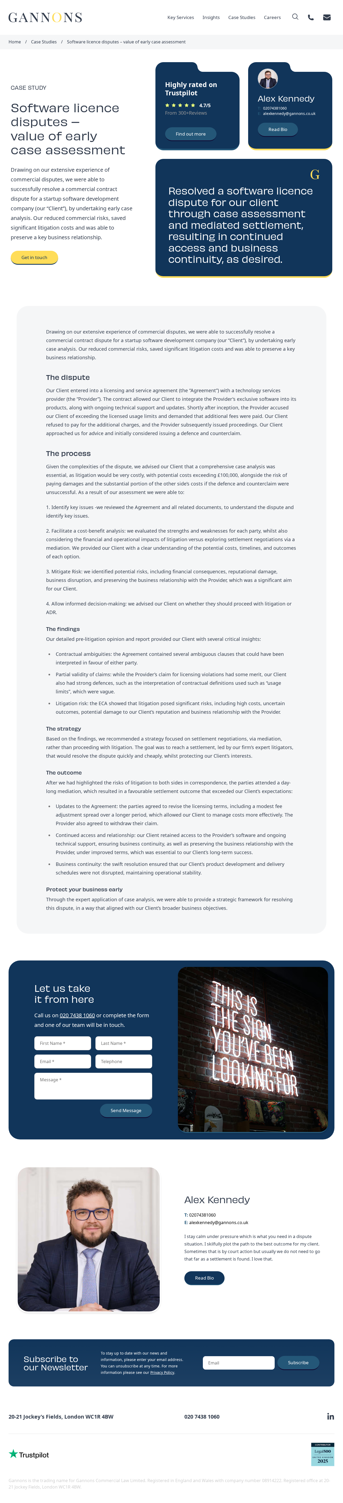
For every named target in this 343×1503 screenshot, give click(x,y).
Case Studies (241, 17)
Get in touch (34, 257)
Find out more (191, 134)
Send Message (126, 1110)
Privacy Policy (162, 1372)
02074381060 (275, 108)
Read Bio (278, 129)
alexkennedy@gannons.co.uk (289, 113)
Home (15, 42)
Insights (211, 17)
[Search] (295, 16)
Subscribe (298, 1362)
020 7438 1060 (77, 1015)
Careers (272, 17)
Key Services (180, 17)
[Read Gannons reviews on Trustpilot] (29, 1454)
